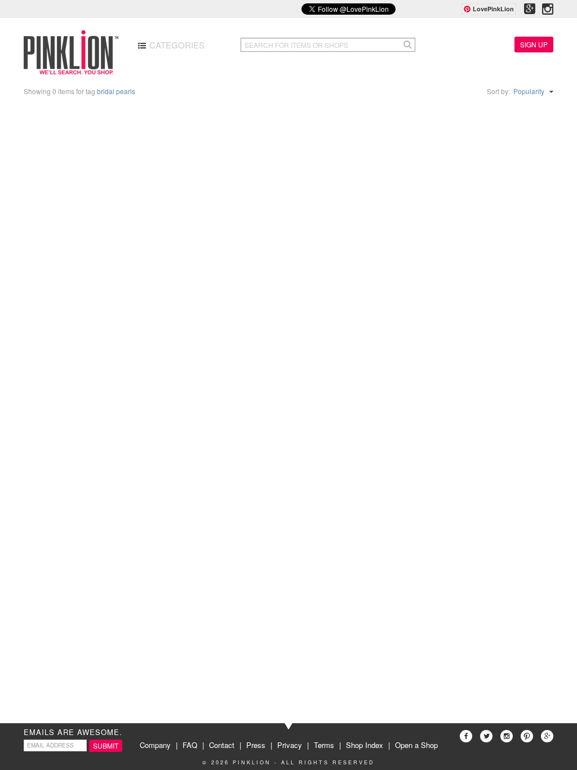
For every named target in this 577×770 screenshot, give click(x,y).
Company (155, 745)
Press (255, 745)
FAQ (190, 745)
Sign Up (534, 44)
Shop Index (364, 745)
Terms (324, 745)
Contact (221, 745)
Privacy (289, 745)
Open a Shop (416, 745)
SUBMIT (105, 745)
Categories (176, 45)
